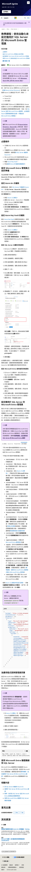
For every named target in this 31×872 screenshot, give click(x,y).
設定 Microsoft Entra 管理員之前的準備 (13, 54)
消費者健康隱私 (12, 867)
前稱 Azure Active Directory (11, 90)
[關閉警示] (28, 2)
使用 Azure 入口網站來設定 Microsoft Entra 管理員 (16, 58)
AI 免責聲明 (4, 865)
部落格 (16, 865)
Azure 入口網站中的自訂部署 (14, 583)
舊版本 (11, 865)
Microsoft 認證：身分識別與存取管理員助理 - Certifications (13, 839)
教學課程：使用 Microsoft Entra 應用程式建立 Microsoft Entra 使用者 (17, 570)
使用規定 (21, 867)
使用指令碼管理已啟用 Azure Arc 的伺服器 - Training (15, 829)
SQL (8, 29)
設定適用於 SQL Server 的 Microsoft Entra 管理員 (16, 56)
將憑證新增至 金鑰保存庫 (17, 531)
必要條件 (5, 52)
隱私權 (3, 867)
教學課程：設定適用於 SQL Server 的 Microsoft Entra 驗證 (15, 774)
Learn (3, 29)
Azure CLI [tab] (10, 444)
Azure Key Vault (12, 162)
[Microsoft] (15, 18)
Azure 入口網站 (12, 198)
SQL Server (14, 29)
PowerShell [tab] (17, 444)
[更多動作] (28, 29)
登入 (28, 18)
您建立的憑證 (11, 526)
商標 (2, 869)
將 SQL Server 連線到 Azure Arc (14, 787)
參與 (23, 865)
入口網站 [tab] (4, 444)
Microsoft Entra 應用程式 (13, 542)
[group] (15, 639)
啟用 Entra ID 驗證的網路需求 (16, 164)
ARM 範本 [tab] (24, 444)
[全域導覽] (1, 17)
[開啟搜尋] (25, 17)
